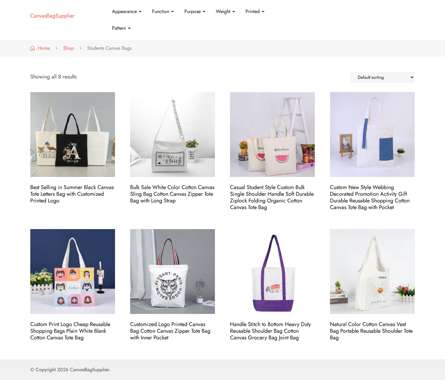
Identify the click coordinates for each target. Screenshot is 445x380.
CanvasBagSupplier (52, 16)
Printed (253, 11)
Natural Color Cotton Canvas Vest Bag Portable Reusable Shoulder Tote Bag (371, 331)
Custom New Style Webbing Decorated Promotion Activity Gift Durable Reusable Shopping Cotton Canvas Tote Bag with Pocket (370, 197)
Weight (223, 11)
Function (160, 11)
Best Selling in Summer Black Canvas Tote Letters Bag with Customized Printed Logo (72, 194)
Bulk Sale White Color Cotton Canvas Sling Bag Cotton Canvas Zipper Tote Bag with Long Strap (172, 194)
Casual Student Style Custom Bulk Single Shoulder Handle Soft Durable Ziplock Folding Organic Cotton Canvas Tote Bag (272, 197)
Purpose (192, 11)
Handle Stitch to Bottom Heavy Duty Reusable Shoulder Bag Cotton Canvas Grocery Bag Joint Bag (270, 331)
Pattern (119, 28)
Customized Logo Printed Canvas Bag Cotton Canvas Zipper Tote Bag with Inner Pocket (170, 331)
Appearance (124, 11)
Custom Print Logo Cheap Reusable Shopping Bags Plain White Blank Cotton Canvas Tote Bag (70, 331)
